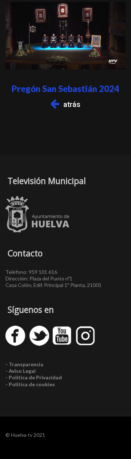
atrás (71, 104)
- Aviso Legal (20, 371)
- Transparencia (24, 364)
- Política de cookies (30, 384)
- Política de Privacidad (33, 377)
